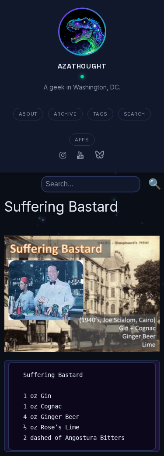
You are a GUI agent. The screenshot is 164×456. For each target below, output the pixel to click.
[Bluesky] (99, 155)
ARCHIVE (65, 114)
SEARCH (134, 114)
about (28, 114)
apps (82, 140)
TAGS (100, 114)
